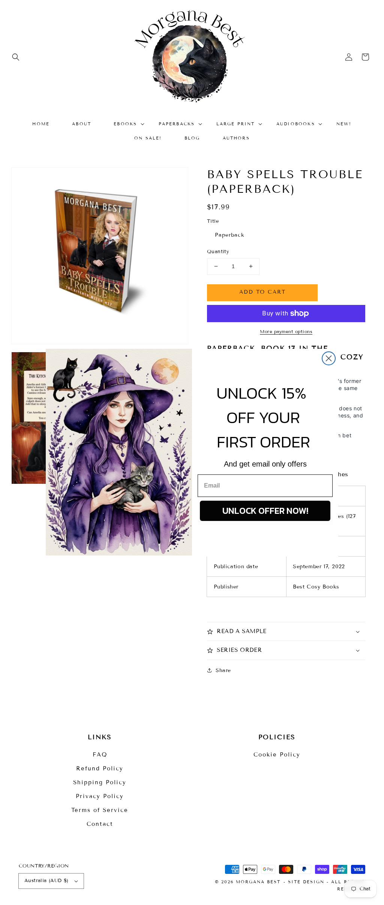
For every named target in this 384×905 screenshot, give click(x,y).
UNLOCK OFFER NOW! (265, 510)
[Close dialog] (328, 358)
